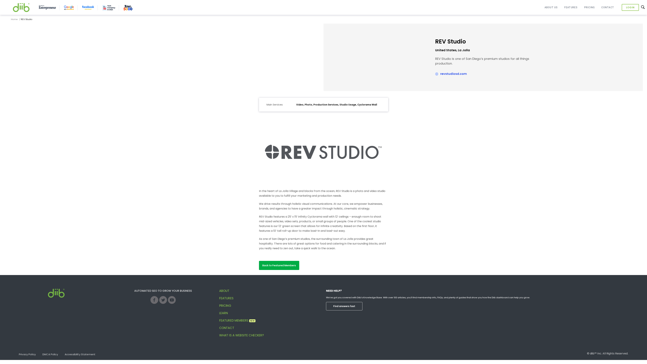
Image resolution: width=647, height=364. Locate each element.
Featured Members (237, 320)
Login (630, 7)
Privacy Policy (27, 354)
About (224, 291)
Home (14, 19)
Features (571, 7)
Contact (607, 7)
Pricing (589, 7)
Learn (223, 313)
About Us (551, 7)
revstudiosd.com (453, 74)
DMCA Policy (50, 354)
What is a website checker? (241, 335)
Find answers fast (344, 306)
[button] (279, 265)
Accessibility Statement (80, 354)
